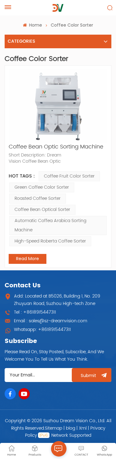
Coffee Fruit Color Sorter (69, 176)
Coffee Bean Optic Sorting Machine (56, 147)
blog (70, 428)
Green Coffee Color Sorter (42, 187)
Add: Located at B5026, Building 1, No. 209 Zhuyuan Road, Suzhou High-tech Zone (57, 300)
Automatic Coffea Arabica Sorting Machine (50, 225)
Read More (27, 258)
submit (88, 375)
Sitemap (53, 428)
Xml (83, 428)
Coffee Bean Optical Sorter (42, 209)
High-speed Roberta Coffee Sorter (50, 241)
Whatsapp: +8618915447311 (42, 329)
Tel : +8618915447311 (35, 312)
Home (35, 25)
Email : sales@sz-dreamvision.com (50, 320)
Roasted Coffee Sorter (38, 198)
